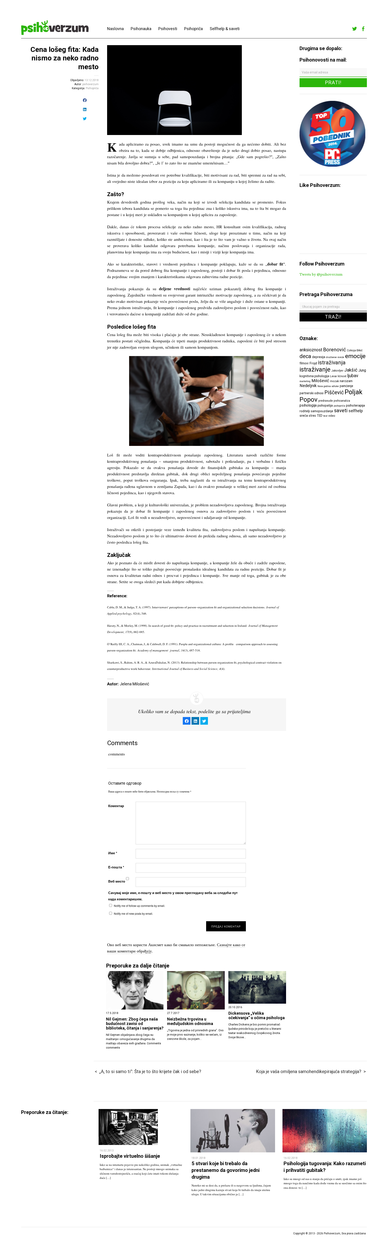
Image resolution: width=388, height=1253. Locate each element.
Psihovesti (167, 28)
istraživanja (332, 362)
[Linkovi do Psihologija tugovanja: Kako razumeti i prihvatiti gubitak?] (324, 1151)
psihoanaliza (342, 400)
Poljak (353, 392)
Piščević (334, 392)
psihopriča (339, 405)
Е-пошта (116, 867)
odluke (335, 386)
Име (112, 852)
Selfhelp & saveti (225, 28)
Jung (362, 370)
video (331, 415)
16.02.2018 (291, 1158)
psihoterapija (355, 405)
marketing (305, 381)
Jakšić (350, 370)
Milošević (320, 380)
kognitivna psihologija (314, 376)
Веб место (116, 881)
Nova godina (324, 386)
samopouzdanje (322, 411)
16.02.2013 (107, 1150)
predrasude (325, 400)
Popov (308, 399)
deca (305, 356)
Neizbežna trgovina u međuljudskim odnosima (190, 1021)
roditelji (305, 411)
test (325, 415)
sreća (304, 416)
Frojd (313, 363)
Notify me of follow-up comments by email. (139, 906)
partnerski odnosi (312, 393)
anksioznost (311, 349)
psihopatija (325, 405)
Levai (333, 376)
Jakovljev (337, 370)
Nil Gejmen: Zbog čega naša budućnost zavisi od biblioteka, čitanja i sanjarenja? (134, 1023)
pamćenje (346, 386)
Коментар (116, 805)
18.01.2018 (198, 1158)
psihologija (308, 405)
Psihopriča (193, 28)
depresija (318, 357)
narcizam (346, 381)
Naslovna (115, 28)
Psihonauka (141, 28)
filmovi (304, 363)
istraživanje (315, 369)
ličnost (342, 376)
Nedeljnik (308, 385)
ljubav (352, 375)
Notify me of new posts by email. (133, 913)
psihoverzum (90, 84)
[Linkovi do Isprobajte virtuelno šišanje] (128, 1144)
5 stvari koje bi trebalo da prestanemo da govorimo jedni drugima (226, 1170)
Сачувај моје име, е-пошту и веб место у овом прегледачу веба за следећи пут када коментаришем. (173, 895)
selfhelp (355, 411)
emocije (355, 355)
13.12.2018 (92, 80)
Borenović (334, 349)
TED (319, 415)
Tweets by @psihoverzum (321, 274)
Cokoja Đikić (355, 350)
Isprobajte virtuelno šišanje (130, 1156)
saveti (341, 410)
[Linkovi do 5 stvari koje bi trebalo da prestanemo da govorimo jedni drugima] (232, 1151)
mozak (334, 381)
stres (312, 415)
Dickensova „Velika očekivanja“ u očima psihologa (256, 1015)
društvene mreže (335, 357)
